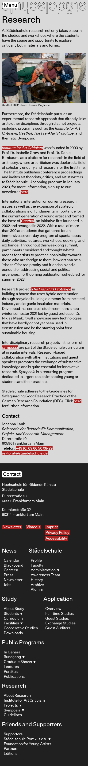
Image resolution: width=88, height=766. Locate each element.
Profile (36, 560)
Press (8, 575)
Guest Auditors (57, 628)
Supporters (13, 734)
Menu (10, 5)
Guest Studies (57, 618)
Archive (37, 585)
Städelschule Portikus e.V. (26, 739)
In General (12, 652)
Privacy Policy (57, 533)
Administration (43, 570)
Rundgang (13, 657)
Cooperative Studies (21, 628)
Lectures (11, 667)
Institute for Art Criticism (24, 700)
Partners (11, 749)
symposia (10, 347)
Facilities (12, 623)
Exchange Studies (60, 623)
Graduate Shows (18, 662)
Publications (14, 676)
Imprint (52, 527)
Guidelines (13, 715)
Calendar (11, 560)
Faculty (37, 565)
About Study (14, 609)
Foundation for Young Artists (27, 744)
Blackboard (13, 565)
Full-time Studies (59, 614)
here (24, 192)
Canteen (11, 570)
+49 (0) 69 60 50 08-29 (34, 448)
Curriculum (13, 618)
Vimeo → (33, 527)
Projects (11, 705)
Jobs (7, 585)
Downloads (13, 633)
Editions (10, 753)
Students (11, 614)
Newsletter (12, 527)
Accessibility (56, 538)
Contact (12, 474)
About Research (17, 695)
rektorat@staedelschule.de (25, 453)
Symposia (12, 710)
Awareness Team (45, 575)
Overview (53, 609)
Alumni (37, 589)
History (37, 580)
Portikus (11, 672)
